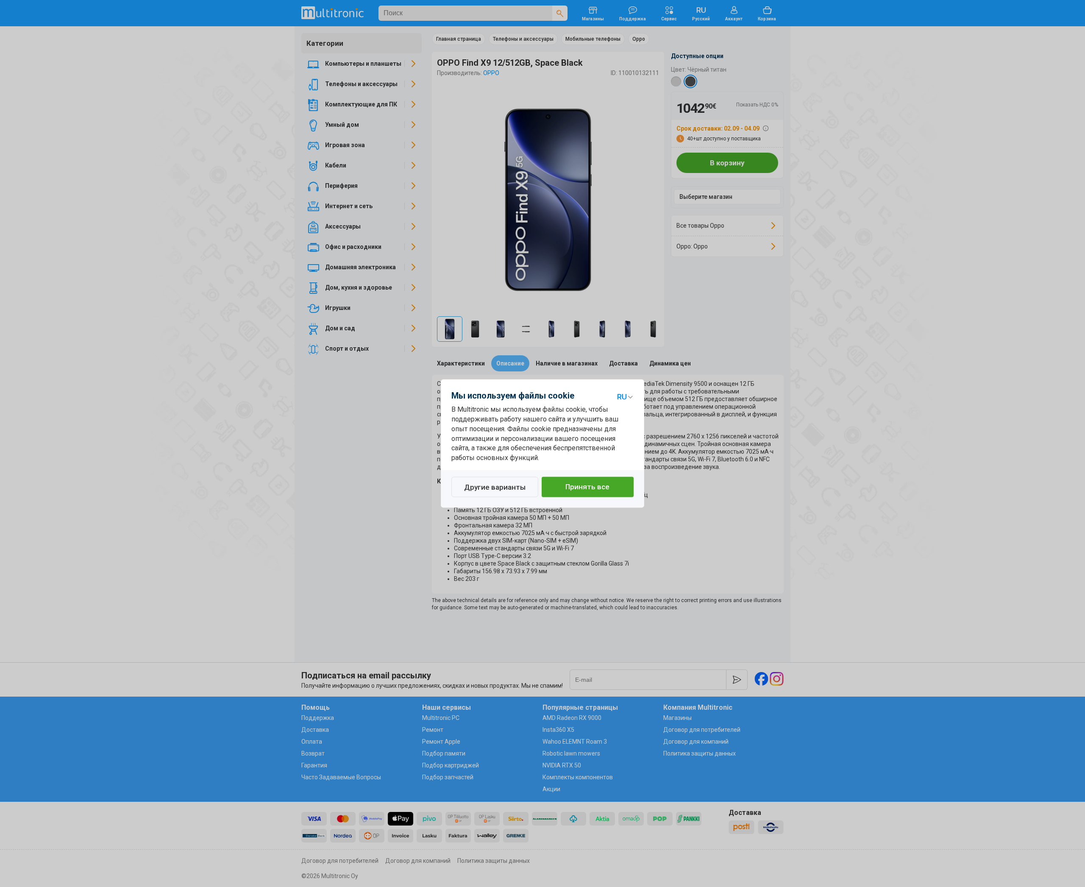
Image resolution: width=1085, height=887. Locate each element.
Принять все (587, 487)
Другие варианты (495, 487)
